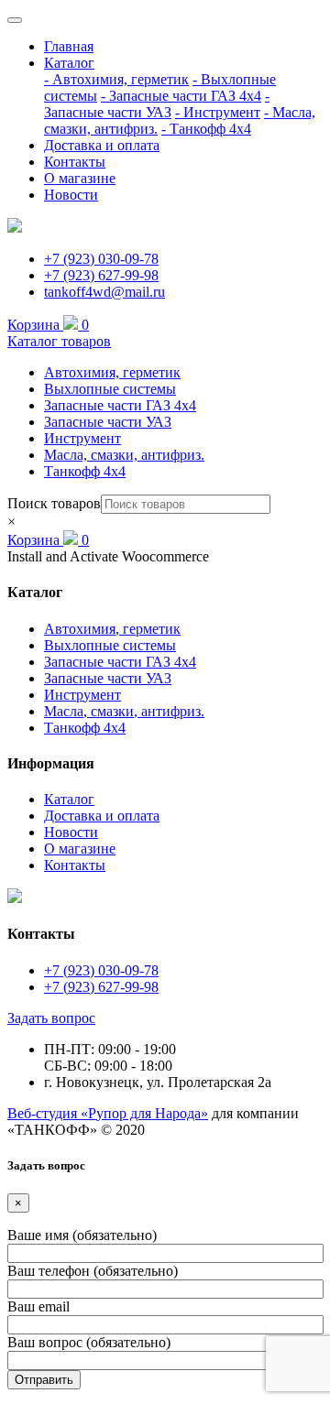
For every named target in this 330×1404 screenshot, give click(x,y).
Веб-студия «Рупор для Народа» (107, 1113)
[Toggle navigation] (14, 20)
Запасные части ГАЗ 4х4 (120, 405)
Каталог (69, 63)
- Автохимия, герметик (116, 79)
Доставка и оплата (102, 145)
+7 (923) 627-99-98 (101, 275)
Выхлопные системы (110, 389)
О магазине (80, 178)
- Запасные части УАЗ (157, 104)
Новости (71, 194)
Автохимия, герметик (112, 372)
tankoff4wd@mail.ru (104, 291)
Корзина (48, 324)
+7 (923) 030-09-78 (101, 259)
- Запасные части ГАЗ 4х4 (181, 95)
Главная (69, 46)
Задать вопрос (51, 1018)
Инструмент (82, 438)
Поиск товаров (54, 503)
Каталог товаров (59, 341)
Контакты (74, 161)
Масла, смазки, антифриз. (124, 455)
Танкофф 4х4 (85, 471)
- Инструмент (217, 112)
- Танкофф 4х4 (206, 128)
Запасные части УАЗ (107, 422)
